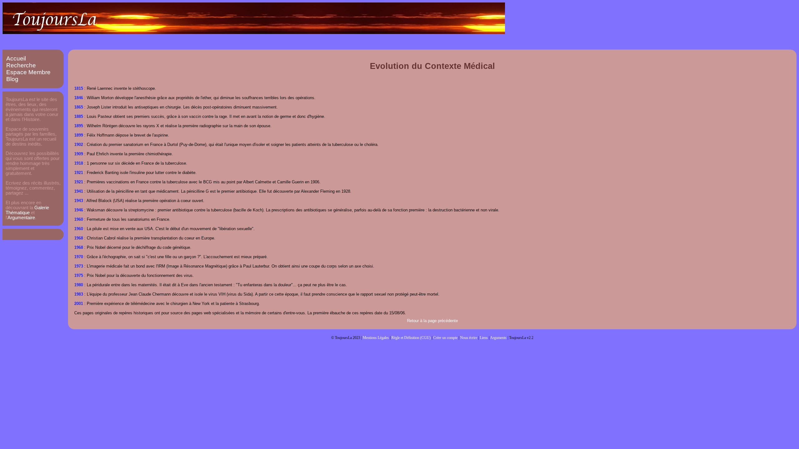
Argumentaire (21, 217)
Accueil (16, 58)
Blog (12, 79)
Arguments (498, 338)
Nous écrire (468, 338)
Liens (484, 338)
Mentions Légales (376, 338)
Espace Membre (28, 72)
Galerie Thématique (27, 210)
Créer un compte (445, 338)
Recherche (21, 65)
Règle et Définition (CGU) (411, 338)
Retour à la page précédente (432, 320)
